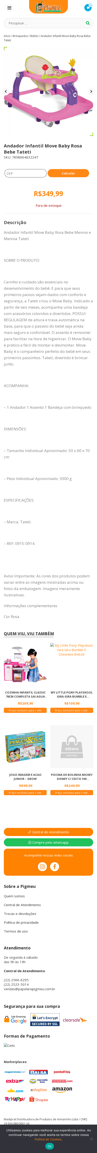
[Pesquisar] (88, 23)
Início (7, 36)
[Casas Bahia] (38, 1071)
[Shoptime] (38, 1089)
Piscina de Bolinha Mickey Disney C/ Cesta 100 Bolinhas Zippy (71, 777)
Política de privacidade (21, 922)
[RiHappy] (15, 1098)
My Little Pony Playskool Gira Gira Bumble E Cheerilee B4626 (72, 694)
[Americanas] (62, 1080)
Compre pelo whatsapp (50, 842)
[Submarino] (15, 1089)
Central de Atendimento (50, 832)
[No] (91, 1139)
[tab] (15, 222)
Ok (50, 1146)
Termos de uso (16, 931)
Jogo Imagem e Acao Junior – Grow (25, 777)
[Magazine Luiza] (15, 1071)
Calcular (68, 173)
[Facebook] (54, 866)
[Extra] (15, 1080)
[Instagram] (42, 866)
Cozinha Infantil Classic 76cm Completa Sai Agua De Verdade (25, 694)
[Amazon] (62, 1089)
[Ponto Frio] (62, 1071)
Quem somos (14, 896)
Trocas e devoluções (20, 913)
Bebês (34, 36)
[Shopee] (38, 1098)
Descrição (15, 222)
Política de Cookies (48, 1139)
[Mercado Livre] (38, 1080)
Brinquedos (20, 36)
